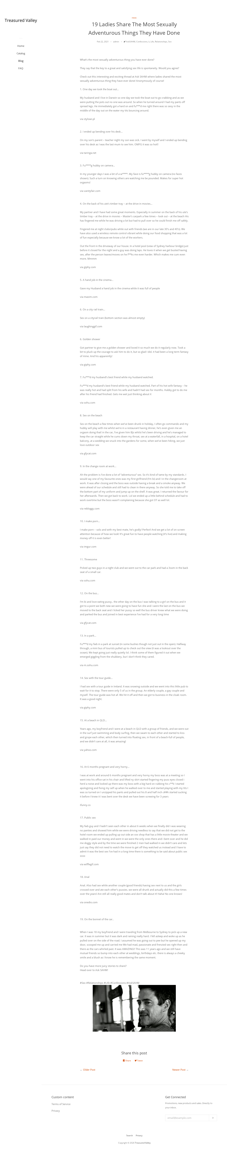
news (134, 17)
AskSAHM (130, 41)
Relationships (161, 41)
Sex (169, 41)
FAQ (20, 68)
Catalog (21, 53)
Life (152, 41)
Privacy (139, 1135)
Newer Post (178, 1069)
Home (20, 45)
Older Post (89, 1069)
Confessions (142, 41)
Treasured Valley (143, 1142)
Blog (20, 60)
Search (129, 1135)
